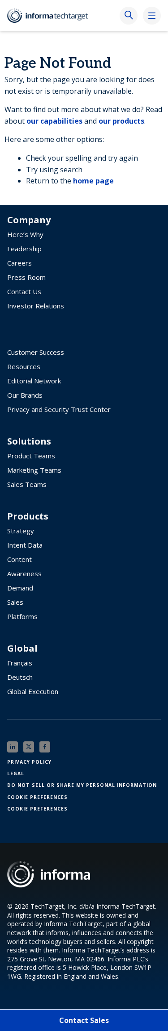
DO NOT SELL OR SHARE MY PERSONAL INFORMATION (82, 785)
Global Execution (32, 691)
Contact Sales (84, 1020)
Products (27, 516)
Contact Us (24, 291)
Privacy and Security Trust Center (59, 409)
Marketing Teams (34, 470)
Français (19, 662)
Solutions (29, 441)
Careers (19, 262)
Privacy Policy (29, 762)
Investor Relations (35, 305)
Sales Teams (27, 484)
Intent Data (25, 544)
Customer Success (35, 352)
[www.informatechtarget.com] (52, 15)
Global (22, 648)
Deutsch (20, 677)
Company (29, 220)
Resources (23, 366)
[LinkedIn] (12, 746)
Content (19, 559)
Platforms (22, 616)
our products (121, 121)
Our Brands (25, 395)
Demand (20, 587)
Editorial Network (34, 380)
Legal (15, 773)
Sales (15, 602)
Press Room (26, 277)
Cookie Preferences (37, 797)
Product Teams (31, 455)
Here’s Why (25, 234)
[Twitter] (28, 746)
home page (93, 181)
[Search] (129, 16)
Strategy (20, 530)
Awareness (24, 573)
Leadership (24, 248)
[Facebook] (44, 746)
